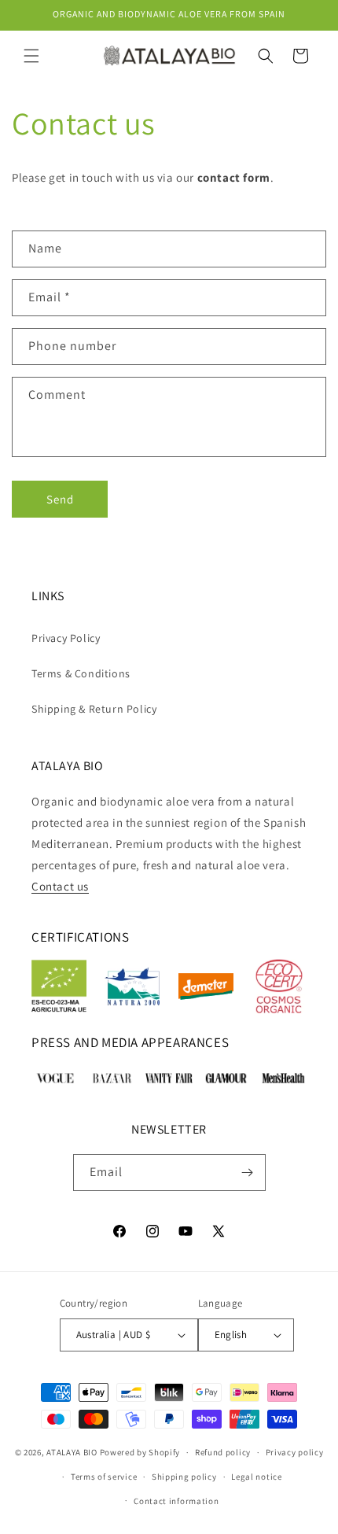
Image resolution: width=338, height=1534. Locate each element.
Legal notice (256, 1476)
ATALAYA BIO (71, 1452)
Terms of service (104, 1476)
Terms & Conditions (80, 673)
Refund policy (223, 1452)
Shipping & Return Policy (93, 709)
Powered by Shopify (140, 1452)
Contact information (176, 1500)
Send (60, 499)
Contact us (60, 886)
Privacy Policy (65, 638)
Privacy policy (295, 1452)
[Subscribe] (247, 1172)
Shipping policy (184, 1476)
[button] (31, 56)
